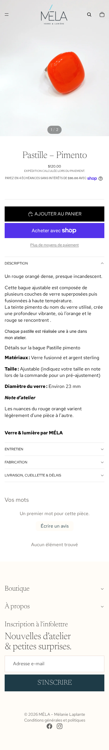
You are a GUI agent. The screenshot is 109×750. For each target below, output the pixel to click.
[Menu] (6, 14)
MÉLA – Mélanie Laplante (62, 714)
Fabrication (16, 462)
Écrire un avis (55, 526)
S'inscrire (54, 682)
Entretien (14, 449)
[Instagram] (59, 726)
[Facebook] (49, 726)
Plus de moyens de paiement (54, 244)
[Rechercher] (89, 14)
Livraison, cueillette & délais (33, 475)
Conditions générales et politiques (54, 720)
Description (16, 263)
